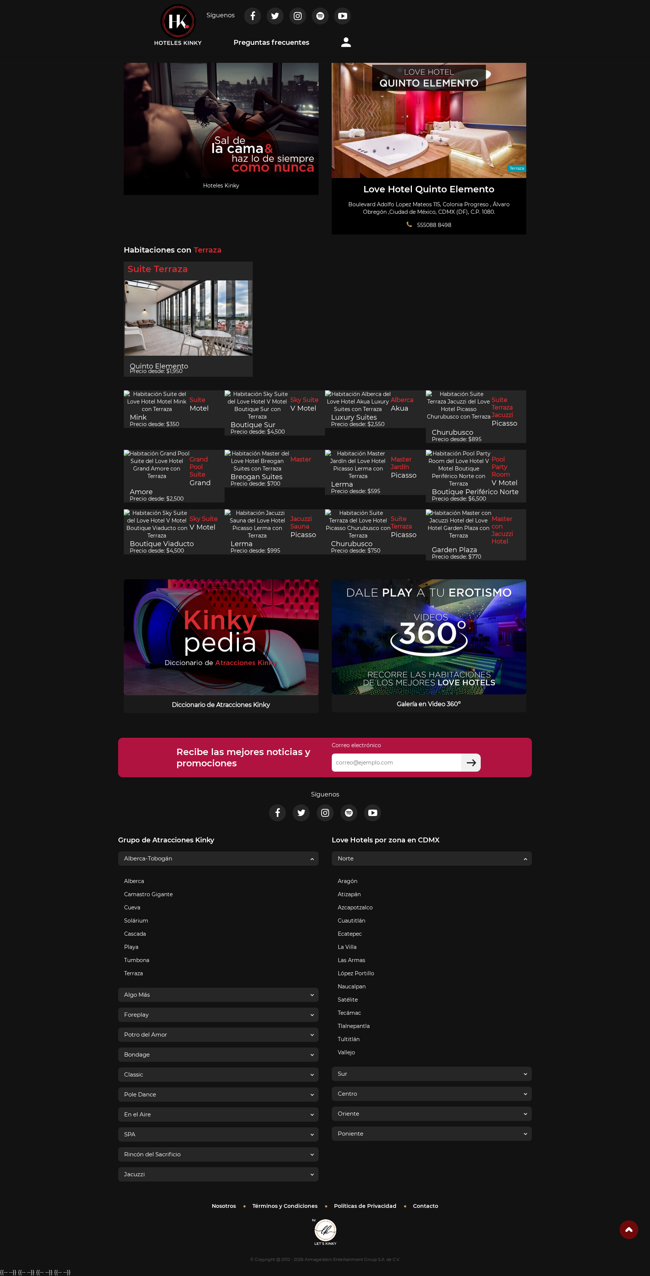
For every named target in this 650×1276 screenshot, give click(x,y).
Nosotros (224, 1206)
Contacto (425, 1206)
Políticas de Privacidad (365, 1206)
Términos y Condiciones (284, 1206)
